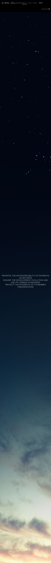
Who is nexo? (7, 555)
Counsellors (31, 558)
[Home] (6, 3)
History (40, 558)
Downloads (45, 9)
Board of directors (31, 555)
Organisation (17, 555)
